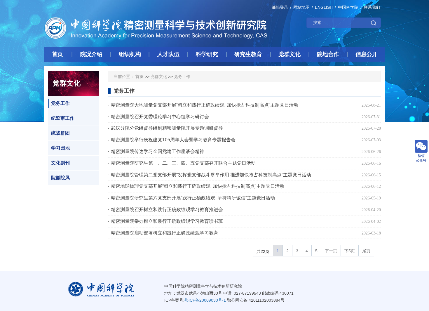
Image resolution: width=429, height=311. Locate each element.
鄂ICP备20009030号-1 (205, 300)
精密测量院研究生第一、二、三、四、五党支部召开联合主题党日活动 (183, 163)
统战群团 (60, 133)
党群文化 (159, 76)
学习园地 (60, 147)
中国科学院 (348, 7)
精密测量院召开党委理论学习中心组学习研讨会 (160, 116)
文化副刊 (60, 162)
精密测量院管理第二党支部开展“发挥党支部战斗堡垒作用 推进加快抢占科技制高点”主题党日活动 (211, 174)
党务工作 (60, 103)
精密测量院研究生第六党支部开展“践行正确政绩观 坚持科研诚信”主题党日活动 (193, 197)
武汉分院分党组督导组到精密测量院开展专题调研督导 (167, 128)
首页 (139, 76)
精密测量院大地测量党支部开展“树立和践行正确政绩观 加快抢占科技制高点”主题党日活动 (204, 104)
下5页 (349, 251)
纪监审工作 (62, 118)
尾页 (366, 251)
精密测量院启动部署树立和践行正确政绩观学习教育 (164, 232)
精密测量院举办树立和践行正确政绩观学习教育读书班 (167, 221)
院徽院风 (60, 177)
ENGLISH (324, 7)
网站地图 (301, 7)
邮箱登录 (280, 7)
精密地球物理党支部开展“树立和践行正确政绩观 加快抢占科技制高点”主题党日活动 (197, 186)
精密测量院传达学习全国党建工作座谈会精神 (157, 151)
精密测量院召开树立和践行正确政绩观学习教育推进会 (167, 209)
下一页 (331, 251)
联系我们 (372, 7)
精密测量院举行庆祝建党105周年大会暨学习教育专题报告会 (173, 139)
